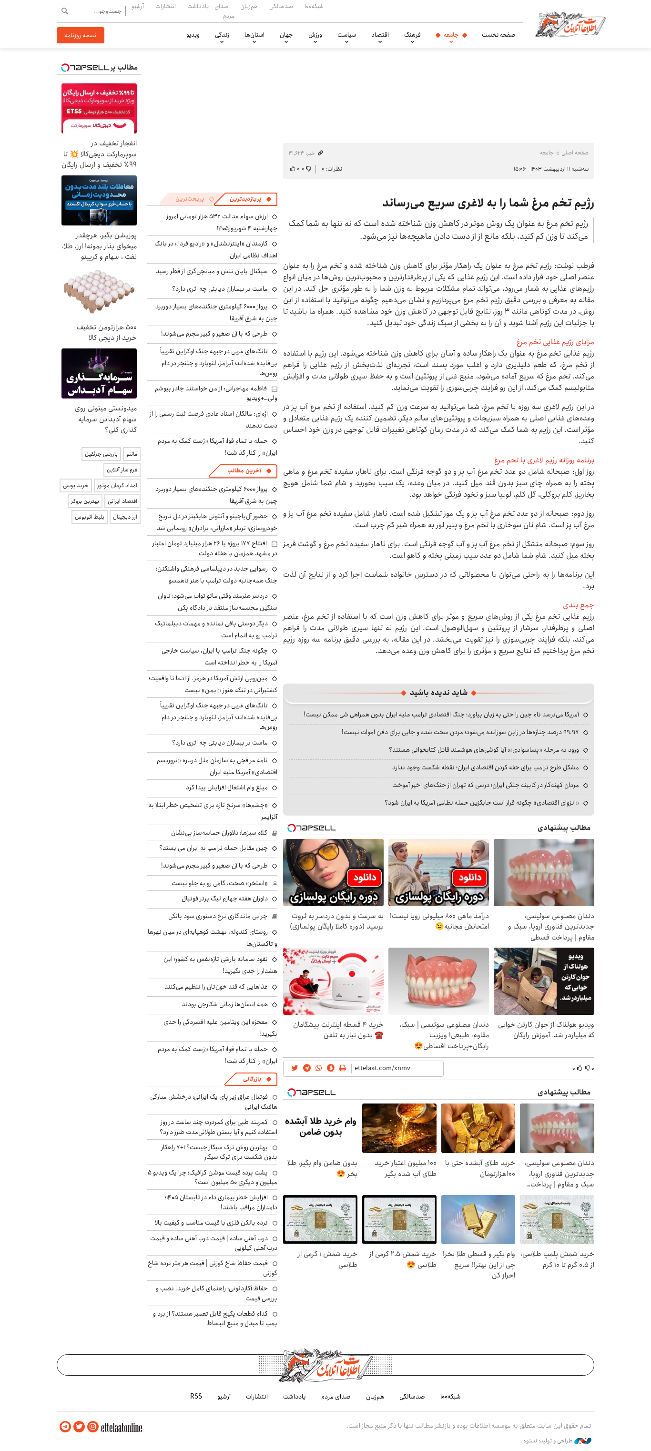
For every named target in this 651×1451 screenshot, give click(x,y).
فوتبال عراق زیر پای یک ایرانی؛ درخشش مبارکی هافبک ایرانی (213, 1102)
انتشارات (165, 6)
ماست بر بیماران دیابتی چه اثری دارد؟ (220, 289)
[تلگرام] (65, 1427)
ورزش (315, 35)
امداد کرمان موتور (117, 485)
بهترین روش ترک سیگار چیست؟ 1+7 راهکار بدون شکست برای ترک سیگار (219, 1152)
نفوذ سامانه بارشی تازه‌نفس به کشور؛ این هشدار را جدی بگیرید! (220, 965)
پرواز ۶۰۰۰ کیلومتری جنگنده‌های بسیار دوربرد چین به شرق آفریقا (216, 312)
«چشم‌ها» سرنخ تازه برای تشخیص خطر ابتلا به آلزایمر (212, 811)
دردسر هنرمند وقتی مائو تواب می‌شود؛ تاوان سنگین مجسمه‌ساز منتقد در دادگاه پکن (217, 602)
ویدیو (193, 35)
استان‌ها (254, 35)
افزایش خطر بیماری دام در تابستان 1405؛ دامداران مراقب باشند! (221, 1202)
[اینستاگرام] (93, 1427)
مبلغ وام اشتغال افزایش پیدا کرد (227, 787)
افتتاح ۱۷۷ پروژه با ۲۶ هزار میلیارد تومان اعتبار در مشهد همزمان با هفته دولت (215, 548)
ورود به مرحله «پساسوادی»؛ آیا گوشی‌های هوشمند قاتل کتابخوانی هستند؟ (484, 750)
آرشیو (138, 6)
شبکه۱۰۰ (314, 6)
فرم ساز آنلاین (122, 469)
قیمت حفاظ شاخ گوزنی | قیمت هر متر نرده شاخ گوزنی (212, 1268)
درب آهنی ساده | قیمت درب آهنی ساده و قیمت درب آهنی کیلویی (213, 1243)
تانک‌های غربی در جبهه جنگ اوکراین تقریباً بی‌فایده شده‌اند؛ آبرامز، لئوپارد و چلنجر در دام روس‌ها (218, 362)
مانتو (131, 454)
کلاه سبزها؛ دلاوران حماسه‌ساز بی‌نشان (219, 833)
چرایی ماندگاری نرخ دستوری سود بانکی (217, 916)
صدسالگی (281, 6)
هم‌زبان (249, 6)
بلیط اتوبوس (89, 516)
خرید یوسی (76, 485)
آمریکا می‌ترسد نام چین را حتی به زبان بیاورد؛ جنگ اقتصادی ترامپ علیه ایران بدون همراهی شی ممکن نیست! (441, 714)
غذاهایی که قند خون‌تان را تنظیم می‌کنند (216, 986)
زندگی (222, 35)
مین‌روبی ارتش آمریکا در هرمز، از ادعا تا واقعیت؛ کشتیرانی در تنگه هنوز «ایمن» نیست (213, 684)
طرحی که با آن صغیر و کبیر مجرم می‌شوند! (214, 333)
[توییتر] (79, 1427)
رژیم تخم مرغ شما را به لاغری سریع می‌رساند (488, 203)
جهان (286, 35)
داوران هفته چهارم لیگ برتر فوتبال (225, 898)
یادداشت (198, 6)
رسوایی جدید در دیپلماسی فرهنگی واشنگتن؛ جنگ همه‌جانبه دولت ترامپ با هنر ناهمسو (216, 574)
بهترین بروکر (85, 501)
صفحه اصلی (575, 152)
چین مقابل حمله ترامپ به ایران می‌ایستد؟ (213, 848)
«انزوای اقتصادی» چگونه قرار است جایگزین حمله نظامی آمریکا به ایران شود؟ (482, 802)
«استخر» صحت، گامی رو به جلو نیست (220, 883)
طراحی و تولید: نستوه (548, 1441)
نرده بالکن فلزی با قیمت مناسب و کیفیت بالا (211, 1222)
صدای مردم (224, 10)
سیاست (346, 35)
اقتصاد (380, 35)
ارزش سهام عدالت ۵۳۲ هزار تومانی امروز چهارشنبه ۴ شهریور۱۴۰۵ (221, 222)
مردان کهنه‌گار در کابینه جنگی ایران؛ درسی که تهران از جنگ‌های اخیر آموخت (485, 785)
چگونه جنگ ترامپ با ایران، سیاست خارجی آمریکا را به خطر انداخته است (219, 656)
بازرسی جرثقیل (101, 454)
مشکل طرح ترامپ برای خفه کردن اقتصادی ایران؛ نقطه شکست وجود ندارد (485, 767)
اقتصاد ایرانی (122, 501)
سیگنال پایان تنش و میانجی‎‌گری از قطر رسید (212, 271)
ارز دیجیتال (125, 516)
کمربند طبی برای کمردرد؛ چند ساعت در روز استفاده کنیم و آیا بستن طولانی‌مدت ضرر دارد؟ (218, 1127)
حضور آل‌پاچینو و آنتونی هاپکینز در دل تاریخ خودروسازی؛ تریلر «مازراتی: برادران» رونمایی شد (217, 522)
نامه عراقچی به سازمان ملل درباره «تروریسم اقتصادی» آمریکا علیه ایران (217, 766)
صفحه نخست (498, 35)
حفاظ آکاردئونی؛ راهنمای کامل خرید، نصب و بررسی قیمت (216, 1293)
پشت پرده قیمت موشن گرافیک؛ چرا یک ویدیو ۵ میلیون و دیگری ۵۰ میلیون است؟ (212, 1177)
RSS (196, 1396)
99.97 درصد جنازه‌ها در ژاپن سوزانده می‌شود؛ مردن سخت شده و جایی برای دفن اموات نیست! (460, 732)
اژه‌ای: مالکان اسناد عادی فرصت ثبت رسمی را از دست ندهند (213, 420)
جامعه (451, 35)
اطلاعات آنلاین (570, 24)
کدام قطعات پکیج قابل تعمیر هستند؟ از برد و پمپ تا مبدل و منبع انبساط (215, 1318)
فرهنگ (412, 35)
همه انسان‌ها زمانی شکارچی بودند (225, 1004)
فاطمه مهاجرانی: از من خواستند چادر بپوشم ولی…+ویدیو (216, 393)
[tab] (250, 199)
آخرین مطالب (244, 470)
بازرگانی (252, 1078)
